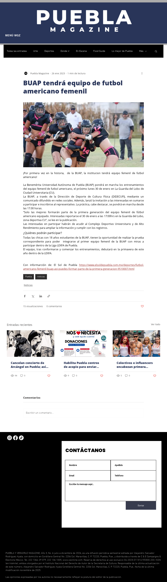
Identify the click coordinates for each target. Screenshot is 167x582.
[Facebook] (15, 437)
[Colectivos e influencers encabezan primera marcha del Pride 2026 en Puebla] (136, 343)
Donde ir (65, 51)
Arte (35, 51)
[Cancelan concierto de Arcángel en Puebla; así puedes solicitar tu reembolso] (30, 343)
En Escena (81, 51)
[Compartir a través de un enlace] (48, 296)
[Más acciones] (142, 73)
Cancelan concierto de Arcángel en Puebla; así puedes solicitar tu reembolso (28, 365)
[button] (156, 51)
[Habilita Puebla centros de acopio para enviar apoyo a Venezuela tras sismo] (83, 343)
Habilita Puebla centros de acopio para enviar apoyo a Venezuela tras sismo (81, 365)
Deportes (49, 51)
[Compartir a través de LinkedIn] (40, 296)
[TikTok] (21, 437)
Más (141, 51)
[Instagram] (9, 437)
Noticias (28, 285)
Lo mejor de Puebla (122, 51)
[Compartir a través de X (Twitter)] (32, 296)
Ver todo (155, 324)
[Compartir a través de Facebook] (24, 296)
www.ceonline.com (73, 560)
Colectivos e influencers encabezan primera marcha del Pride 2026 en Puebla (136, 365)
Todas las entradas (17, 51)
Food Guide (99, 51)
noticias (41, 276)
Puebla (28, 276)
